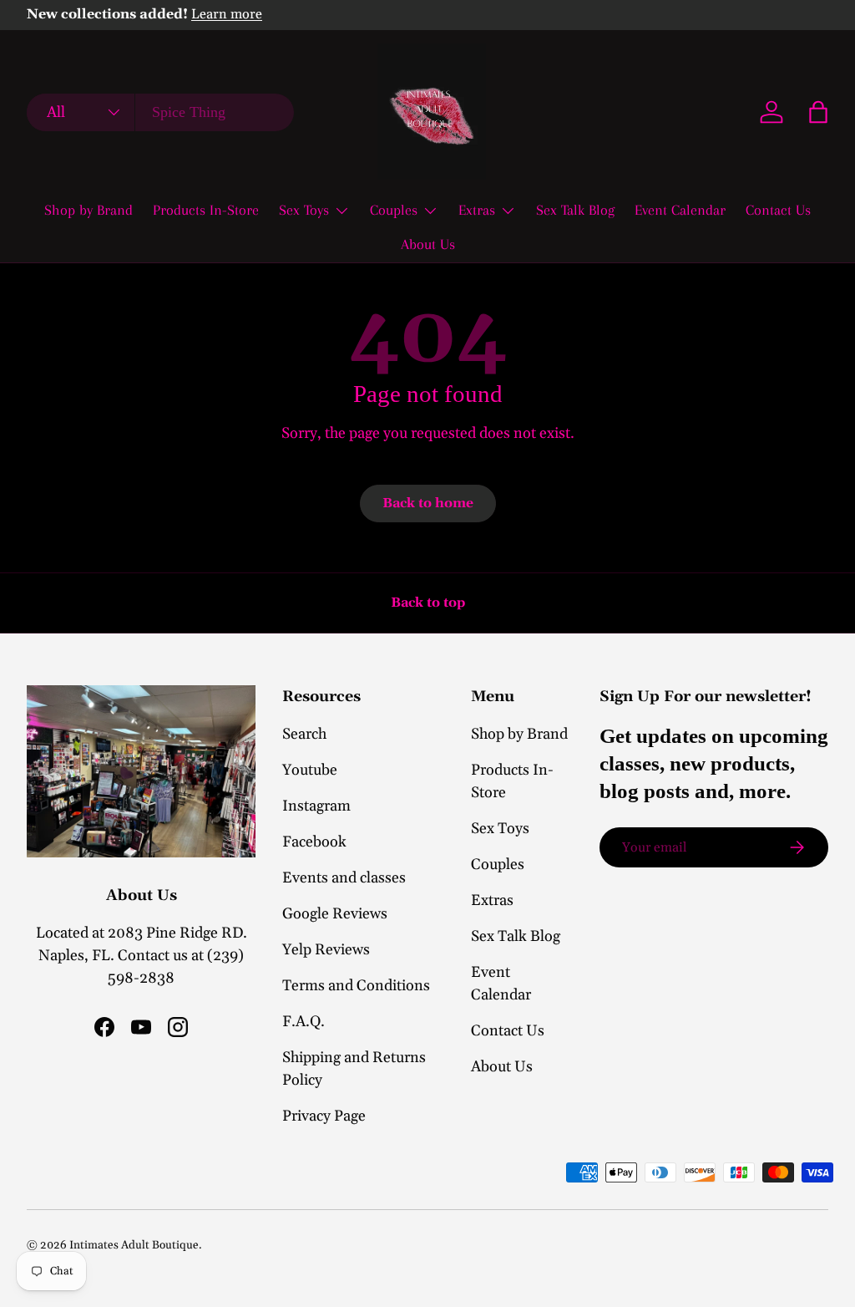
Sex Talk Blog (575, 209)
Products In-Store (206, 209)
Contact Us (778, 209)
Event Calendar (680, 209)
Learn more (226, 14)
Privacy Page (324, 1116)
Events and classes (344, 877)
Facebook (314, 842)
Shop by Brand (88, 209)
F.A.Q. (303, 1021)
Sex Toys (500, 828)
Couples (497, 864)
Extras (492, 900)
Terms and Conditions (356, 985)
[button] (818, 112)
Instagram (316, 806)
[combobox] (160, 112)
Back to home (427, 503)
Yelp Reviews (326, 949)
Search (304, 734)
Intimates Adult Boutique (134, 1245)
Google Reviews (334, 913)
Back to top (428, 602)
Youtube (309, 770)
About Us (428, 244)
